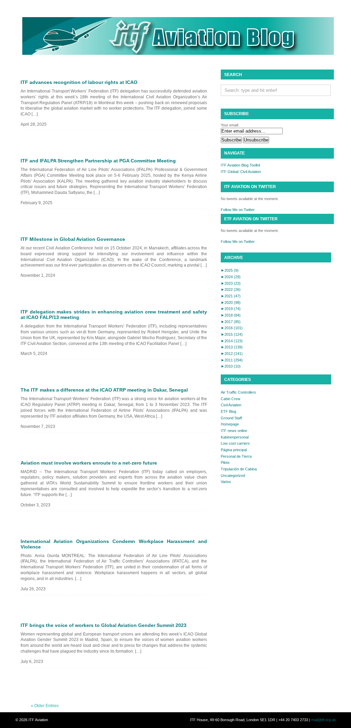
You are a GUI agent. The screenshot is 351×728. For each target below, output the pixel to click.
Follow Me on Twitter (238, 210)
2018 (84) (231, 315)
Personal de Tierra (236, 456)
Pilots (225, 462)
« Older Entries (45, 705)
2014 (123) (232, 341)
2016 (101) (232, 328)
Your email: (230, 125)
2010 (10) (231, 366)
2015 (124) (232, 334)
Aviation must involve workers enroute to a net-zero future (89, 463)
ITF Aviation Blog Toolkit (240, 165)
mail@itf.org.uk (323, 720)
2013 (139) (232, 347)
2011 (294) (232, 360)
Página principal (234, 450)
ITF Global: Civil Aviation (241, 172)
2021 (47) (231, 296)
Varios (226, 482)
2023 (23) (231, 283)
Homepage (230, 424)
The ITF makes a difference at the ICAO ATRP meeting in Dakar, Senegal (104, 390)
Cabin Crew (230, 399)
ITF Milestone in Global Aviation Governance (73, 239)
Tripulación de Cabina (239, 469)
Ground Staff (231, 418)
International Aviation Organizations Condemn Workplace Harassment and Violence (114, 544)
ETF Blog (228, 411)
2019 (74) (231, 309)
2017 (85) (231, 322)
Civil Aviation (231, 405)
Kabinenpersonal (235, 437)
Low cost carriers (235, 443)
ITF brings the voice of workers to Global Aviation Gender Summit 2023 (103, 625)
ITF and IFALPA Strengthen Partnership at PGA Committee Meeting (98, 160)
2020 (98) (231, 302)
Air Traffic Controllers (238, 392)
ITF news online (234, 431)
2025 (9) (230, 270)
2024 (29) (231, 277)
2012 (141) (232, 353)
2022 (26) (231, 289)
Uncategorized (233, 475)
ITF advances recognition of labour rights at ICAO (79, 82)
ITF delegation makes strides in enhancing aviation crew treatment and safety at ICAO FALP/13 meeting (114, 314)
